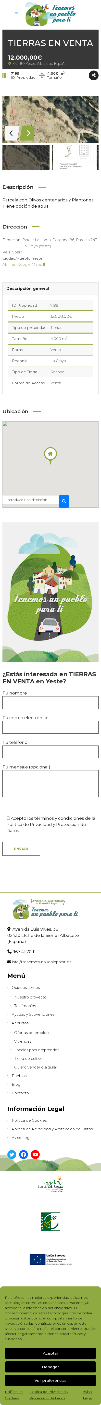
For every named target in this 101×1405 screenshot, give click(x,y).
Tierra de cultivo (28, 1058)
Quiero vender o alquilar (35, 1067)
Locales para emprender (36, 1050)
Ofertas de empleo (31, 1032)
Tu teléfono (14, 742)
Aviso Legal (22, 1137)
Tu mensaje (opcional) (26, 767)
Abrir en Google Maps (22, 264)
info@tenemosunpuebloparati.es (41, 962)
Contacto (20, 1093)
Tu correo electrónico (25, 717)
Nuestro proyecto (30, 997)
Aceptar (50, 1353)
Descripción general (27, 288)
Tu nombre (14, 693)
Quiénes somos (26, 987)
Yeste (37, 258)
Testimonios (25, 1005)
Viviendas (22, 1041)
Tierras (56, 327)
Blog (16, 1084)
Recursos (20, 1023)
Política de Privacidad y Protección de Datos (52, 1129)
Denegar (50, 1367)
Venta (55, 349)
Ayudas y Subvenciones (33, 1014)
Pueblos (19, 1075)
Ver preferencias (50, 1380)
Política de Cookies (29, 1120)
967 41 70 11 (24, 951)
